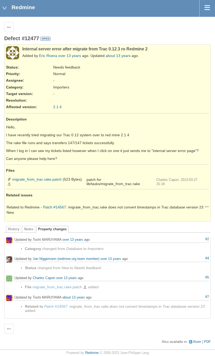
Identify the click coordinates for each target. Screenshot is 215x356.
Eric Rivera (48, 56)
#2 (207, 239)
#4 (207, 258)
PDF (207, 342)
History (13, 229)
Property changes (52, 229)
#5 (207, 277)
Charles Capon (44, 278)
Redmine (92, 353)
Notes (28, 229)
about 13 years (118, 56)
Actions (207, 207)
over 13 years (69, 56)
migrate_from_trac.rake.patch (37, 179)
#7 (207, 297)
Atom (197, 342)
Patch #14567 (54, 207)
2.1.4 (57, 107)
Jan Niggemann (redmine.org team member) (66, 259)
